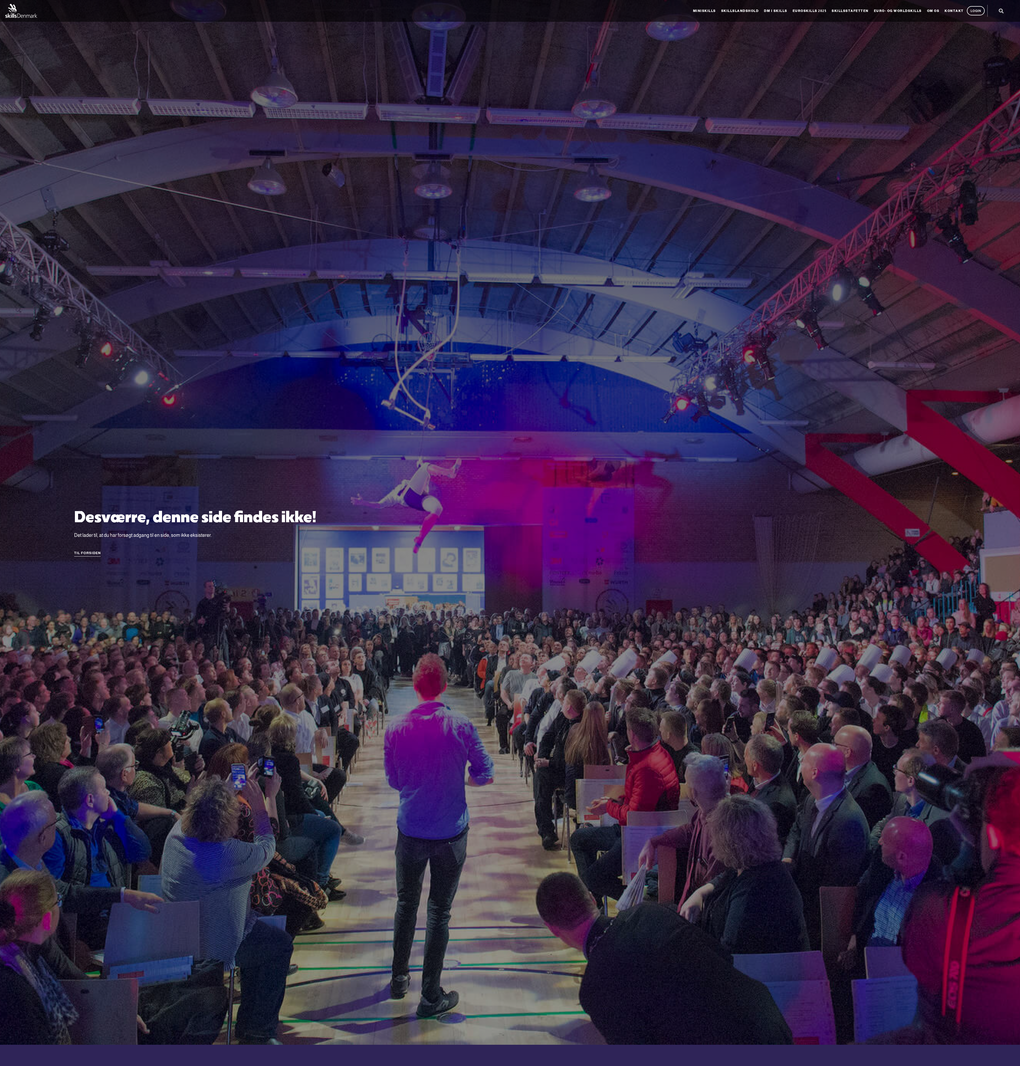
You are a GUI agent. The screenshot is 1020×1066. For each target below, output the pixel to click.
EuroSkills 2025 (810, 11)
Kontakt (954, 11)
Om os (933, 11)
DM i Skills (775, 11)
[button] (1001, 11)
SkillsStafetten (850, 11)
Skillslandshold (740, 11)
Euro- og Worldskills (898, 11)
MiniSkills (704, 11)
